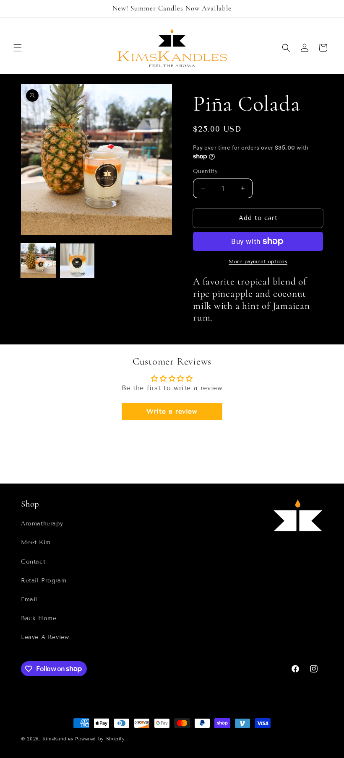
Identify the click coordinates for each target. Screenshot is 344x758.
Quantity (205, 171)
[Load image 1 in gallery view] (38, 260)
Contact (33, 561)
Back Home (38, 618)
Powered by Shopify (100, 739)
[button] (17, 48)
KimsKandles (57, 739)
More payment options (258, 261)
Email (29, 599)
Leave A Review (45, 637)
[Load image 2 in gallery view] (77, 260)
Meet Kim (36, 542)
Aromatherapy (42, 523)
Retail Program (43, 580)
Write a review (171, 411)
